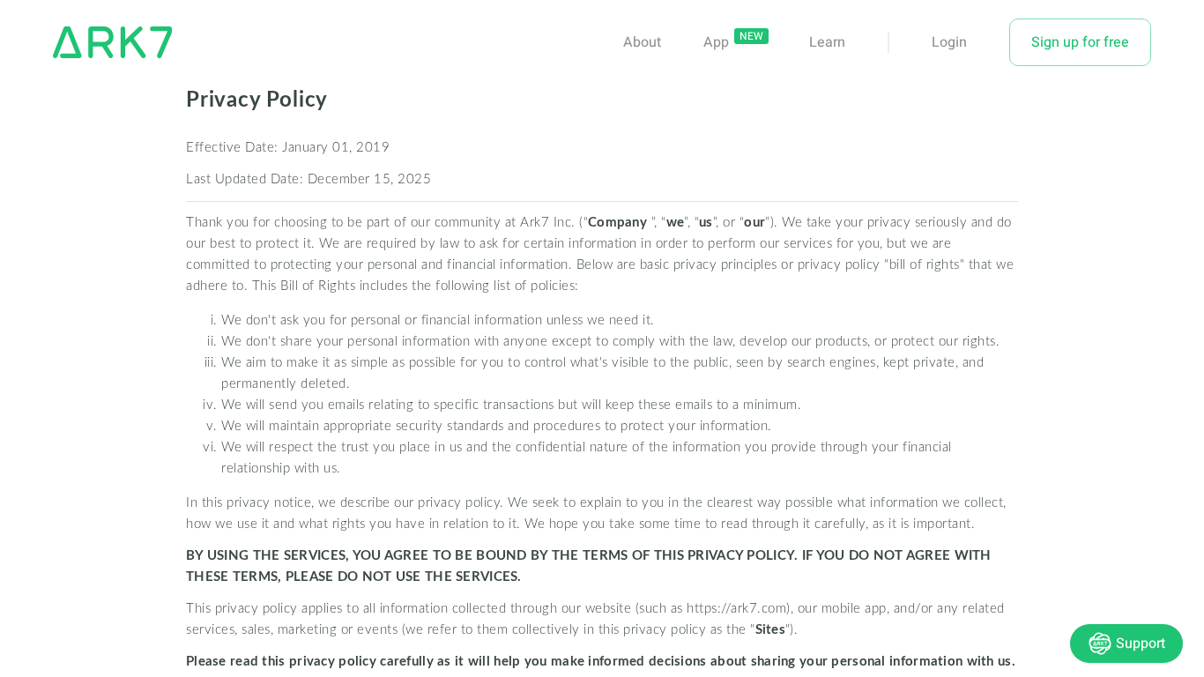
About (642, 42)
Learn (827, 42)
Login (949, 42)
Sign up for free (1080, 42)
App (717, 42)
